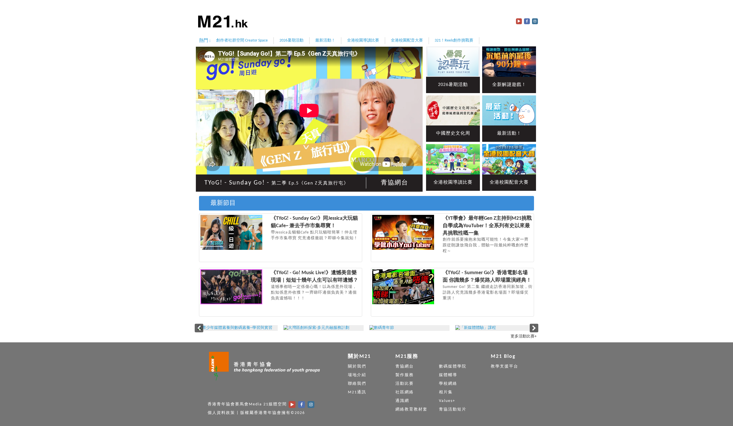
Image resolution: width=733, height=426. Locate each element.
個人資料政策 (221, 413)
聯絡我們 (357, 384)
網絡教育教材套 (411, 409)
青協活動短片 (452, 409)
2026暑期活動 (291, 40)
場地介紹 (357, 375)
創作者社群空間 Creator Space (242, 40)
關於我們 (357, 366)
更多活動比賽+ (524, 336)
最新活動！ (325, 40)
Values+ (447, 401)
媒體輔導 (448, 375)
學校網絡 (448, 384)
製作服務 (404, 375)
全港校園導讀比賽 (363, 40)
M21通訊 (357, 392)
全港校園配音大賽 (407, 40)
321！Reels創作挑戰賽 (454, 40)
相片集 (446, 392)
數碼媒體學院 (452, 366)
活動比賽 (404, 384)
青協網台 (394, 183)
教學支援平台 (504, 366)
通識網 (402, 401)
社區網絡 (404, 392)
